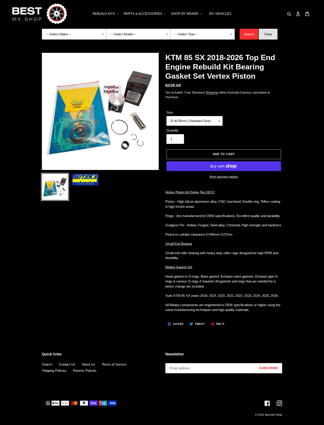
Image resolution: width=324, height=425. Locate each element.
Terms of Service (114, 364)
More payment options (224, 176)
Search (47, 364)
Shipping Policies (54, 370)
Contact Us (67, 364)
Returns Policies (85, 370)
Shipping (212, 92)
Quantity (172, 130)
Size (169, 112)
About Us (88, 364)
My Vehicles (220, 13)
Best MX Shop (273, 414)
